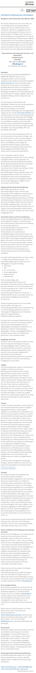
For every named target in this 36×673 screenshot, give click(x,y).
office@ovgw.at (17, 64)
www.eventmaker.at (7, 83)
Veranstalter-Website (24, 113)
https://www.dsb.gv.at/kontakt (11, 615)
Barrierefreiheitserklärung (10, 669)
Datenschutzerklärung (8, 667)
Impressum (24, 669)
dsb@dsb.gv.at (5, 621)
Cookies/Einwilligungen (8, 468)
